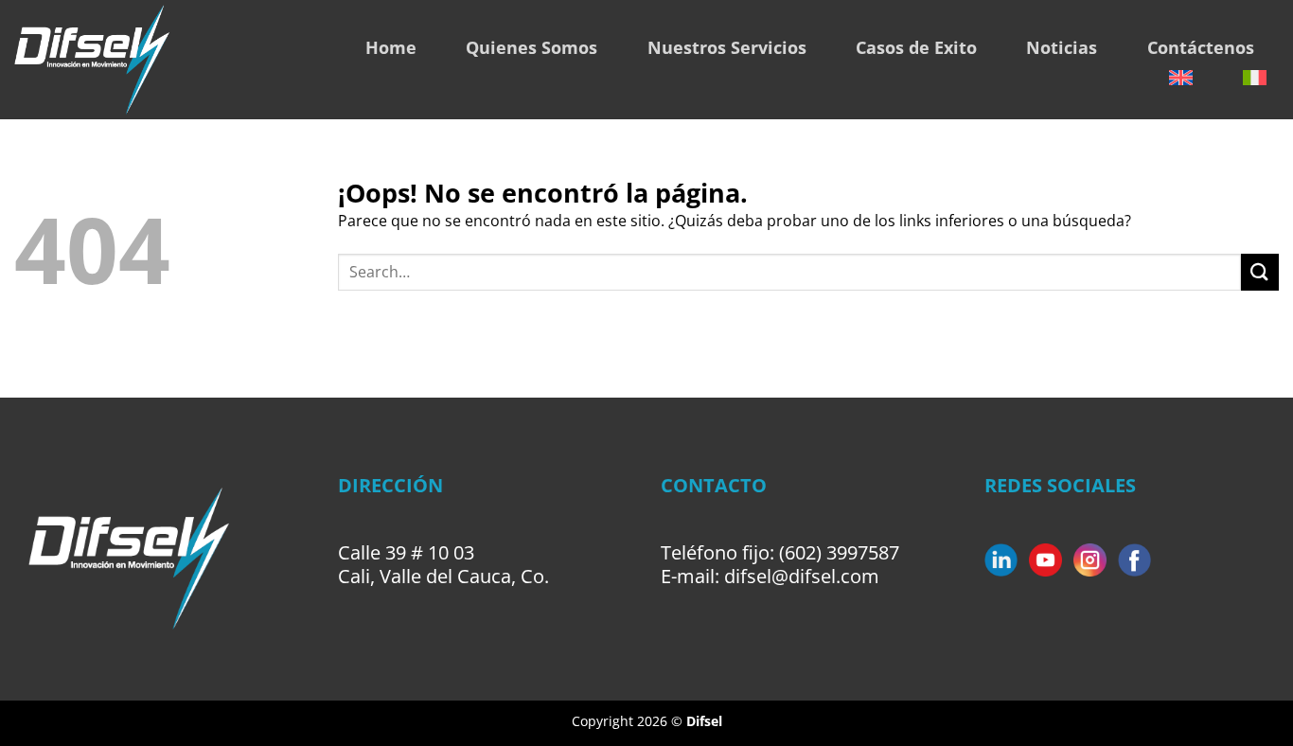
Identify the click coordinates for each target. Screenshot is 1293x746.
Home (390, 47)
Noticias (1061, 47)
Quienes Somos (531, 47)
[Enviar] (1260, 272)
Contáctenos (1200, 47)
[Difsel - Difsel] (145, 59)
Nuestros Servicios (726, 47)
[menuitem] (1181, 78)
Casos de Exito (916, 47)
